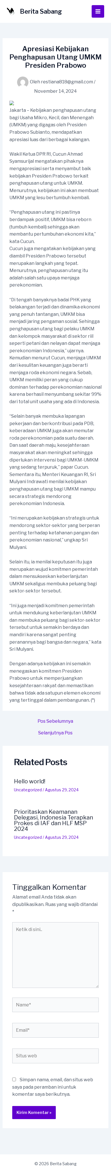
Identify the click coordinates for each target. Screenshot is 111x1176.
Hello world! (29, 781)
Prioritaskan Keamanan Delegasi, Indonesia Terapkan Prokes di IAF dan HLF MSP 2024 (53, 820)
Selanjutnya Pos (55, 733)
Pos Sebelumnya (55, 721)
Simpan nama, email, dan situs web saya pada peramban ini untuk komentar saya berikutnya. (52, 1087)
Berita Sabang (41, 11)
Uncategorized (28, 789)
